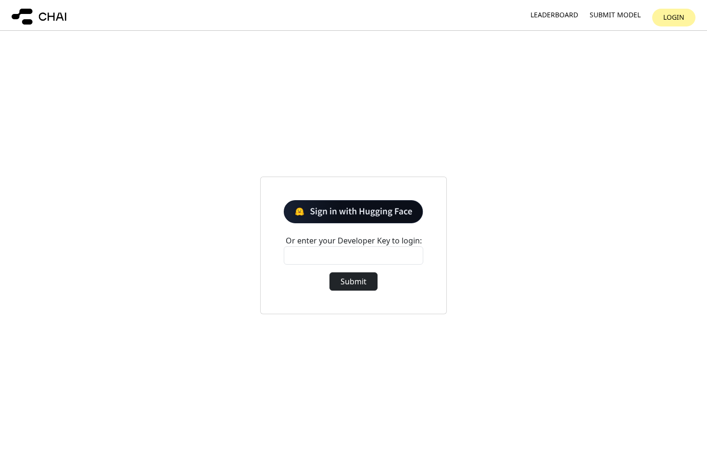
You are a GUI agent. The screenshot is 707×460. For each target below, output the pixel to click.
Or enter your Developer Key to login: (354, 240)
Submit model (615, 15)
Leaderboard (554, 15)
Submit (353, 281)
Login (673, 17)
